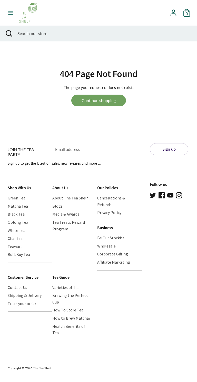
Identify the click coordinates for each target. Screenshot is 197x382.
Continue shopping (99, 100)
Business (105, 228)
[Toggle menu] (10, 12)
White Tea (16, 230)
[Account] (173, 10)
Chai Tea (15, 238)
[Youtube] (170, 194)
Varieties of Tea (66, 287)
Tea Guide (61, 277)
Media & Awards (65, 214)
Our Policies (107, 188)
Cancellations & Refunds (111, 201)
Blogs (57, 206)
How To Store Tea (67, 309)
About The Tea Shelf (70, 197)
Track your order (22, 303)
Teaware (15, 246)
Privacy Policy (109, 212)
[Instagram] (179, 194)
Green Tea (16, 197)
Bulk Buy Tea (19, 254)
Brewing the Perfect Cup (70, 299)
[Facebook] (162, 194)
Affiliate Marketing (113, 262)
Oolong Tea (18, 222)
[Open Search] (9, 33)
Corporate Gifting (112, 253)
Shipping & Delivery (25, 295)
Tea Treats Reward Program (68, 225)
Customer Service (23, 277)
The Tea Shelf (42, 368)
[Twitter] (153, 194)
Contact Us (17, 287)
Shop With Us (19, 188)
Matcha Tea (18, 206)
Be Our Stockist (110, 237)
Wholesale (106, 246)
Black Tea (16, 214)
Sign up (169, 149)
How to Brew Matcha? (71, 318)
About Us (60, 188)
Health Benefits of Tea (68, 329)
